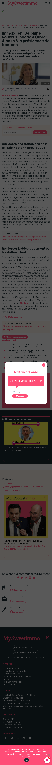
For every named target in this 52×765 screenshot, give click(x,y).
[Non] (49, 755)
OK (27, 760)
